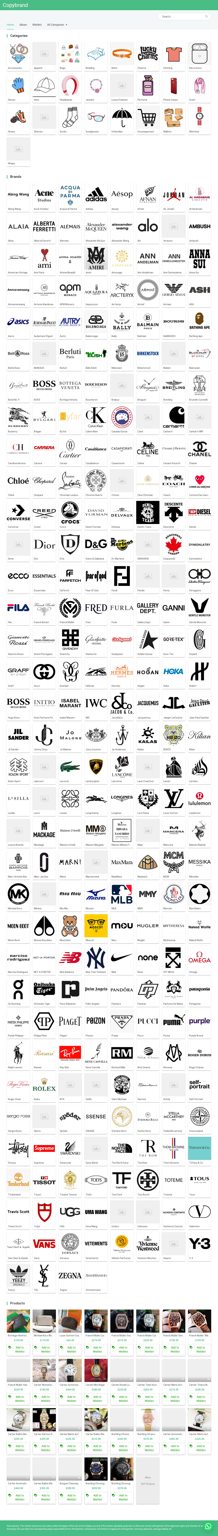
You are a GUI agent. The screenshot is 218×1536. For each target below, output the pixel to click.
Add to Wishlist (20, 1349)
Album (23, 24)
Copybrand (15, 5)
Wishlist (37, 24)
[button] (208, 1526)
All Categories (55, 24)
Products (17, 1303)
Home (10, 24)
